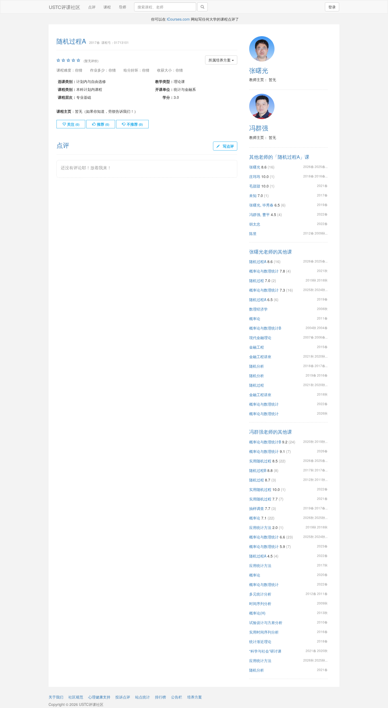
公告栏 (176, 697)
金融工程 (256, 347)
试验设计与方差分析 (265, 622)
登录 (332, 7)
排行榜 (160, 697)
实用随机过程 (260, 460)
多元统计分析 (260, 594)
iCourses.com (178, 19)
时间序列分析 (260, 603)
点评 (92, 7)
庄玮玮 (254, 176)
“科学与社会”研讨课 (265, 651)
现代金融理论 (260, 337)
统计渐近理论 (260, 641)
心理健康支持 (99, 697)
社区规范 (75, 697)
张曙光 (258, 70)
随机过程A (257, 261)
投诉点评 (122, 697)
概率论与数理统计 (264, 271)
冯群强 (258, 127)
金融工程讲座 (260, 356)
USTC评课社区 (64, 6)
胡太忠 (254, 224)
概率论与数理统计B (265, 328)
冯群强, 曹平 (259, 214)
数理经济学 (258, 309)
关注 (72, 124)
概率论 (254, 318)
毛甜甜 (254, 186)
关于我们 (56, 697)
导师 (122, 7)
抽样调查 (256, 508)
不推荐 (134, 124)
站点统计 (142, 697)
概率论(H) (257, 613)
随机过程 (256, 280)
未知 (253, 195)
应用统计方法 (260, 527)
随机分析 (256, 366)
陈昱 (253, 233)
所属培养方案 (220, 60)
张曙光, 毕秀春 (261, 205)
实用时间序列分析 (264, 632)
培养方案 (194, 697)
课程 (107, 7)
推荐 (102, 124)
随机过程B (257, 470)
